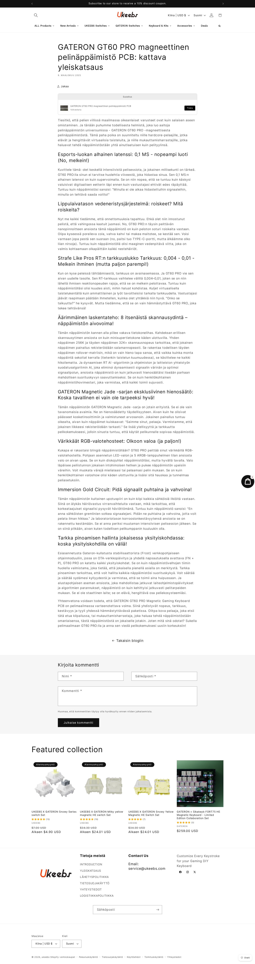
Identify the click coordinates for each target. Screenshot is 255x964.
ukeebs (45, 957)
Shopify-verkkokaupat (62, 957)
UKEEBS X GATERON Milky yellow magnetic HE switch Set (101, 813)
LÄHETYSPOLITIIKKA (94, 876)
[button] (36, 15)
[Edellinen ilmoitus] (32, 3)
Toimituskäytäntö (154, 957)
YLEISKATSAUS (90, 870)
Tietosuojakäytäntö (112, 957)
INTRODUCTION (91, 864)
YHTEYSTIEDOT (91, 889)
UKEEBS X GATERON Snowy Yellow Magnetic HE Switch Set (151, 813)
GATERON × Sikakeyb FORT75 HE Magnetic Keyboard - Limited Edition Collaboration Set (198, 815)
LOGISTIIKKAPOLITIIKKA (96, 895)
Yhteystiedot (174, 957)
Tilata (190, 108)
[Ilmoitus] (223, 3)
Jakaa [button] (65, 86)
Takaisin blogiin (129, 640)
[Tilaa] (157, 909)
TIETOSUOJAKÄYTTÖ (94, 883)
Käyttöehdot (134, 957)
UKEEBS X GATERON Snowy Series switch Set (54, 813)
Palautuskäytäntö (88, 957)
